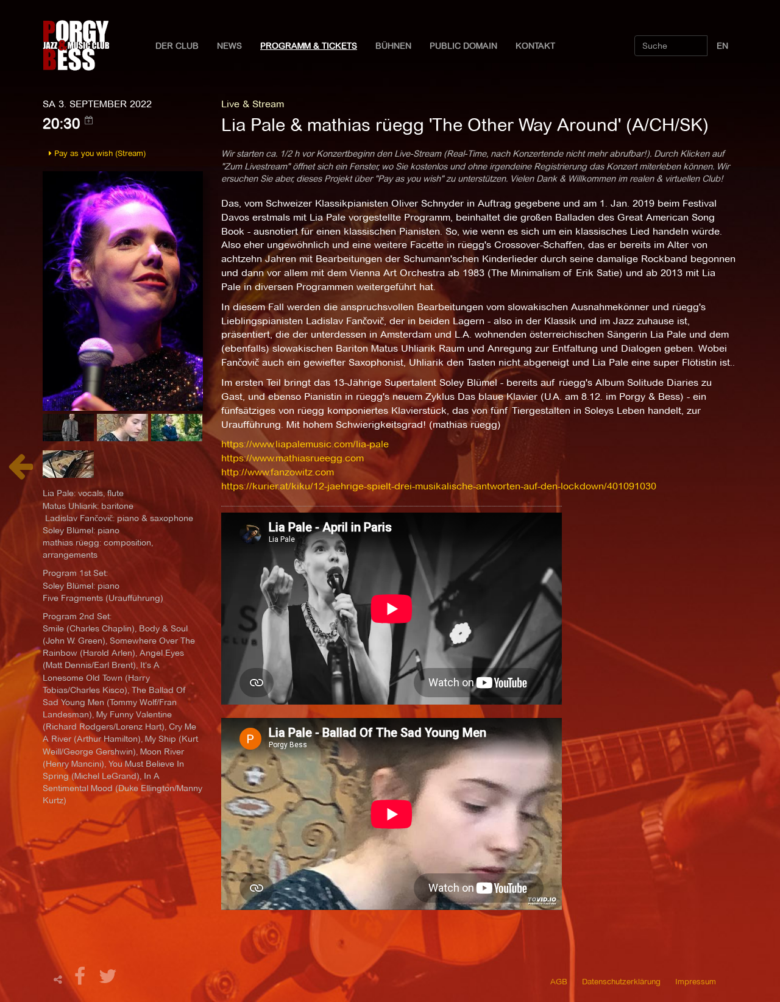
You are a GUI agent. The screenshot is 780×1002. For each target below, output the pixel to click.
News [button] (229, 45)
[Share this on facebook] (82, 980)
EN (722, 45)
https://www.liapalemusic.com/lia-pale (305, 444)
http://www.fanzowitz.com (277, 472)
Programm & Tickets (308, 45)
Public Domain (463, 45)
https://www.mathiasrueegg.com (292, 458)
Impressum (695, 981)
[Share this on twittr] (108, 980)
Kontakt (535, 45)
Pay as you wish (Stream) (99, 153)
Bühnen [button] (393, 45)
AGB (558, 981)
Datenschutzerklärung (621, 981)
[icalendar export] (89, 120)
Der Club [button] (177, 45)
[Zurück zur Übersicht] (20, 472)
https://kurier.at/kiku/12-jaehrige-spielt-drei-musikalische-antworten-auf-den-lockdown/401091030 (438, 486)
